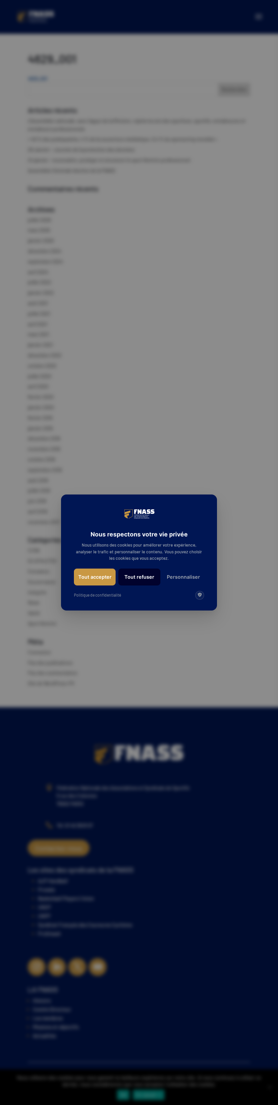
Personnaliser (183, 577)
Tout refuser (139, 577)
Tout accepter (95, 577)
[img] (199, 595)
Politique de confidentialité (97, 595)
